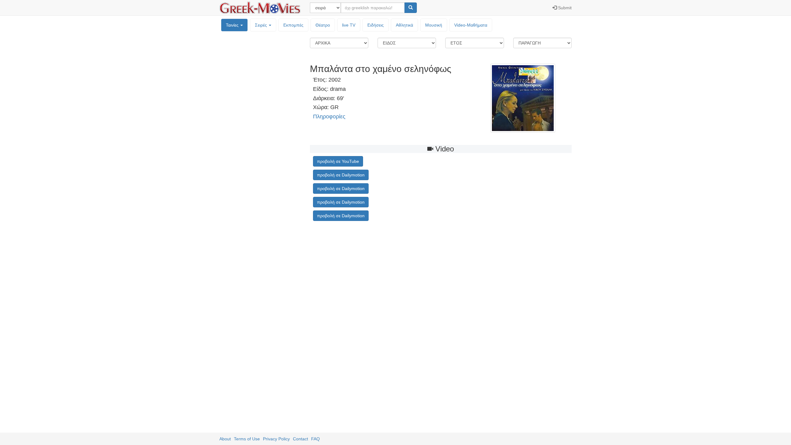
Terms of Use (247, 438)
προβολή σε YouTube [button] (338, 161)
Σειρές (261, 25)
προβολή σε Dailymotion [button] (341, 174)
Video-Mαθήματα (470, 25)
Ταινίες (233, 25)
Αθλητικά (404, 25)
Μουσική (433, 25)
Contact (300, 438)
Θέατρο (322, 25)
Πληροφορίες (329, 116)
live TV (348, 25)
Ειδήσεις (375, 25)
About (225, 438)
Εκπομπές (293, 25)
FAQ (315, 438)
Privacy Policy (276, 438)
